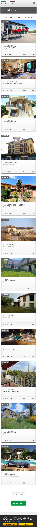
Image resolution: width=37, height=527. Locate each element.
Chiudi (26, 524)
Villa (5, 347)
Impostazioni (16, 521)
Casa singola (9, 46)
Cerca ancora (18, 503)
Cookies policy (10, 524)
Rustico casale (10, 280)
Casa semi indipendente (14, 205)
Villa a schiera (10, 82)
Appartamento (10, 163)
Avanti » (21, 494)
